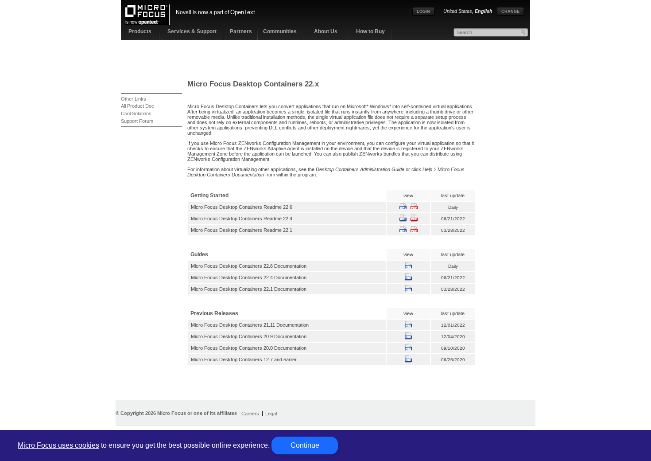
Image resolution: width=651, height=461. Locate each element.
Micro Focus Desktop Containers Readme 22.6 (241, 207)
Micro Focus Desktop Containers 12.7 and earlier (244, 359)
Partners (241, 31)
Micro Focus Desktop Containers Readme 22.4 (241, 218)
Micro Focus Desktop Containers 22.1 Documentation (248, 289)
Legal (271, 413)
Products (139, 31)
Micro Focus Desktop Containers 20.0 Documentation (248, 348)
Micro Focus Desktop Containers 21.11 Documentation (250, 325)
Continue (305, 445)
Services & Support (192, 31)
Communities (280, 31)
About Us (325, 31)
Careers (250, 413)
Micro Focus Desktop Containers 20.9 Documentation (248, 336)
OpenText (242, 12)
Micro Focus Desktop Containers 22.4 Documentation (248, 277)
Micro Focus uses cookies (58, 445)
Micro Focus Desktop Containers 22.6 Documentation (248, 266)
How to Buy (370, 31)
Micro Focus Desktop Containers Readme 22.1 (241, 230)
